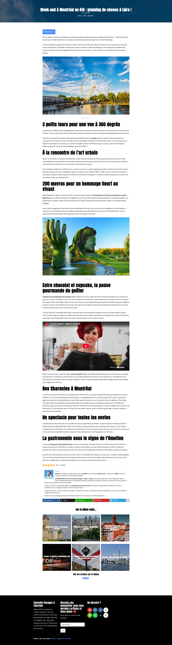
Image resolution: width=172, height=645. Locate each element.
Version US (68, 638)
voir (53, 32)
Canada (93, 138)
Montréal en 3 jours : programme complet (86, 528)
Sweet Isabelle (76, 374)
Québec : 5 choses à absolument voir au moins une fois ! (86, 557)
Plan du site (53, 638)
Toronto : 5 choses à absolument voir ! (56, 557)
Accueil (80, 16)
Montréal (90, 16)
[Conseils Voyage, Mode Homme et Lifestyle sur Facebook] (100, 610)
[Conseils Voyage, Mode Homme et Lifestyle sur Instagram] (95, 610)
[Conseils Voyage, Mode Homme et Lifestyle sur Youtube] (89, 610)
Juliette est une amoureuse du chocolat (57, 297)
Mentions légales (61, 638)
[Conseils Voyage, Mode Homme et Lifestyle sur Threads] (105, 615)
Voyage (85, 16)
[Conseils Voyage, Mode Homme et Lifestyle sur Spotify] (89, 615)
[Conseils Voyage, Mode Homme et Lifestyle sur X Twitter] (105, 610)
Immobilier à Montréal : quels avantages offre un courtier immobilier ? (115, 528)
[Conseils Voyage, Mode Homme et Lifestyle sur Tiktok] (100, 615)
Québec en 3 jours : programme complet (57, 528)
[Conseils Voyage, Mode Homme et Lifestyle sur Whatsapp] (95, 615)
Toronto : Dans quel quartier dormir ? (115, 557)
